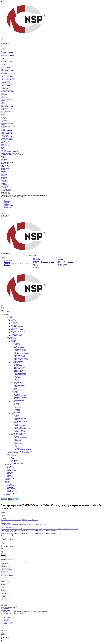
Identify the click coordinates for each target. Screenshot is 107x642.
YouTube (6, 204)
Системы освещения (6, 569)
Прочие (57, 529)
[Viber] (11, 499)
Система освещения (19, 385)
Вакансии (3, 587)
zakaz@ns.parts (6, 193)
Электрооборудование (20, 437)
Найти (2, 634)
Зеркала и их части (16, 529)
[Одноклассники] (4, 499)
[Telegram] (18, 499)
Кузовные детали (19, 365)
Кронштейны (25, 529)
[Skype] (16, 499)
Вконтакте (7, 201)
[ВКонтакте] (2, 499)
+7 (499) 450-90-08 (6, 189)
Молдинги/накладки (35, 529)
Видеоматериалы (5, 598)
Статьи (3, 596)
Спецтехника (14, 322)
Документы (4, 589)
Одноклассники (8, 205)
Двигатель (17, 344)
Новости (3, 586)
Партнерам (4, 604)
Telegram (6, 202)
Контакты (3, 601)
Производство (5, 583)
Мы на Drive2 (4, 599)
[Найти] (2, 40)
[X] (9, 499)
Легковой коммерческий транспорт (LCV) (13, 520)
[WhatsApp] (13, 499)
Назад (10, 316)
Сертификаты (5, 595)
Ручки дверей (74, 529)
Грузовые (13, 457)
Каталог (9, 317)
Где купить (4, 605)
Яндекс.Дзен (7, 207)
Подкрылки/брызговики (48, 529)
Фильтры (16, 404)
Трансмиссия (17, 394)
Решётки (67, 529)
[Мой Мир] (6, 499)
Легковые (13, 340)
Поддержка (10, 485)
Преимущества (5, 581)
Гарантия (3, 593)
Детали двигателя (6, 566)
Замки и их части (6, 529)
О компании (10, 467)
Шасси (16, 416)
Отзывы (3, 584)
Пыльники (62, 529)
